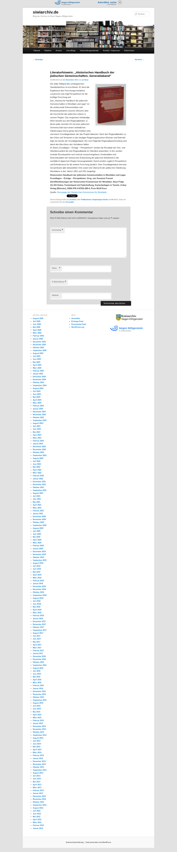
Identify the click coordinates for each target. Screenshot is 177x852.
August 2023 (38, 423)
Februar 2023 (38, 441)
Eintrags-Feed (77, 321)
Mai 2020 (36, 537)
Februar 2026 (38, 336)
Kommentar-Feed (78, 324)
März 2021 (37, 508)
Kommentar (57, 230)
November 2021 (39, 484)
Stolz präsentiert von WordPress (98, 842)
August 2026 (38, 318)
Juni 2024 (37, 394)
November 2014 (39, 729)
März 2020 (37, 543)
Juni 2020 (37, 534)
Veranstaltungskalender (89, 51)
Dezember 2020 (39, 516)
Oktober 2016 (38, 662)
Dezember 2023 (39, 412)
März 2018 (37, 613)
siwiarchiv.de (45, 12)
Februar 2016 (38, 685)
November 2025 (39, 345)
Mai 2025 (36, 362)
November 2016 (39, 659)
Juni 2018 (37, 604)
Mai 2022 (36, 467)
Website (55, 295)
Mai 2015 (36, 712)
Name (56, 268)
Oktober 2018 (38, 592)
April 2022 (37, 470)
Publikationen (86, 200)
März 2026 (37, 333)
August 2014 (38, 738)
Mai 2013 (36, 782)
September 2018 (39, 595)
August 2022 (38, 458)
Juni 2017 (37, 639)
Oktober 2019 (38, 557)
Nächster (139, 60)
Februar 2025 (38, 371)
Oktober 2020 (38, 522)
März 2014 (37, 752)
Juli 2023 (36, 426)
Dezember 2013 (39, 761)
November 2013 (39, 764)
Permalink (70, 202)
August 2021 (38, 493)
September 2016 (39, 665)
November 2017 (39, 624)
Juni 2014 (37, 744)
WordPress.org (77, 327)
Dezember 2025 (39, 342)
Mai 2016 (36, 677)
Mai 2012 (36, 817)
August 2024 (38, 388)
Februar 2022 (38, 476)
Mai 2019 (36, 572)
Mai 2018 (36, 607)
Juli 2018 (36, 601)
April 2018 (37, 610)
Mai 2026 (36, 327)
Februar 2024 (38, 406)
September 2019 (39, 560)
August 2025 (38, 353)
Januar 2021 (38, 514)
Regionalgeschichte (100, 200)
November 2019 (39, 554)
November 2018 (39, 589)
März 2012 (37, 822)
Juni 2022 (37, 464)
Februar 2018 (38, 615)
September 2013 (39, 770)
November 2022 (39, 449)
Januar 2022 (38, 479)
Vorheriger (38, 60)
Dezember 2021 (39, 482)
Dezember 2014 (39, 726)
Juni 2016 (37, 674)
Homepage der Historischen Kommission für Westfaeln (82, 192)
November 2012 (39, 799)
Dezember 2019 (39, 551)
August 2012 (38, 808)
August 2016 (38, 668)
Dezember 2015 (39, 691)
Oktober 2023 (38, 417)
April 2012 (37, 819)
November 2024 (39, 379)
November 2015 (39, 694)
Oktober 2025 (38, 347)
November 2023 (39, 415)
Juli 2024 (36, 391)
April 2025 (37, 365)
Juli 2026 (36, 321)
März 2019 (37, 578)
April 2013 (37, 785)
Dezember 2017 (39, 621)
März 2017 (37, 648)
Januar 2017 (38, 653)
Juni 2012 (37, 814)
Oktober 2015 (38, 697)
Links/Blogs (71, 51)
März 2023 (37, 438)
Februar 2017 (38, 651)
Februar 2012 (38, 825)
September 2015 (39, 700)
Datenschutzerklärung (75, 842)
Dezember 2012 (39, 796)
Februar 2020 (38, 546)
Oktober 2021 (38, 487)
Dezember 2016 (39, 656)
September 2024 (39, 385)
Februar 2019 (38, 581)
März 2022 (37, 473)
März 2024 (37, 403)
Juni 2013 (37, 779)
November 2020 (39, 519)
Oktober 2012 (38, 802)
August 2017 (38, 633)
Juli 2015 (36, 706)
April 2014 (37, 750)
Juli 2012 (36, 811)
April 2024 (37, 400)
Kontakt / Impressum (111, 51)
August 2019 (38, 563)
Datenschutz (129, 51)
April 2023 (37, 435)
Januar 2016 (38, 688)
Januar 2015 (38, 723)
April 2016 (37, 680)
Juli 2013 (36, 776)
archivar (85, 80)
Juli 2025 (36, 356)
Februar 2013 (38, 790)
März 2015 (37, 718)
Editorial (36, 51)
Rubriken (47, 51)
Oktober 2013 (38, 767)
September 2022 (39, 455)
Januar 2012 (38, 828)
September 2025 (39, 350)
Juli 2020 (36, 531)
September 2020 (39, 525)
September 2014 (39, 735)
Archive (59, 51)
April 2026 (37, 330)
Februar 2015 (38, 720)
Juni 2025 (37, 359)
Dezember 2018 (39, 586)
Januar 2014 (38, 758)
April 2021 (37, 505)
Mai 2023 (36, 432)
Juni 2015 (37, 709)
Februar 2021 (38, 511)
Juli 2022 (36, 461)
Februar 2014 (38, 755)
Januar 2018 (38, 619)
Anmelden (75, 318)
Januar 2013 (38, 793)
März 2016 (37, 683)
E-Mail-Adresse (59, 281)
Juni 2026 (37, 324)
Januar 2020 (38, 549)
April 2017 (37, 645)
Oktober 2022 (38, 452)
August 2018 (38, 598)
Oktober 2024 (38, 382)
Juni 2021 (37, 499)
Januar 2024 (38, 409)
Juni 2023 (37, 429)
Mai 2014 (36, 747)
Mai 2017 (36, 642)
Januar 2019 (38, 583)
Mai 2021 (36, 502)
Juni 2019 (37, 569)
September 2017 (39, 630)
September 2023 (39, 420)
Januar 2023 (38, 444)
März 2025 (37, 368)
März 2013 (37, 787)
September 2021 (39, 490)
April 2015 (37, 715)
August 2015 (38, 703)
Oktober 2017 (38, 627)
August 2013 (38, 773)
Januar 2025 (38, 374)
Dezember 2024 (39, 377)
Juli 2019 (36, 566)
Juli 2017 (36, 636)
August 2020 (38, 528)
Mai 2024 (36, 397)
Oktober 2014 (38, 732)
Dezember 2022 (39, 447)
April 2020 (37, 540)
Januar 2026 (38, 339)
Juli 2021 (36, 496)
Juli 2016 (36, 671)
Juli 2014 (36, 741)
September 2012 (39, 805)
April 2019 (37, 575)
